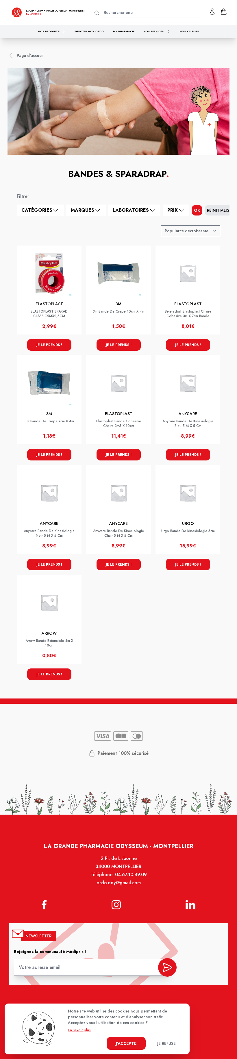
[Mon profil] (212, 11)
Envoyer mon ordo (89, 31)
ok (197, 210)
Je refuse (166, 1043)
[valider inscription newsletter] (167, 967)
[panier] (223, 11)
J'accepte (126, 1043)
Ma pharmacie (123, 31)
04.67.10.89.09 (131, 874)
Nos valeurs (189, 31)
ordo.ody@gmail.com (119, 882)
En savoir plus (79, 1030)
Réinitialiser (220, 210)
